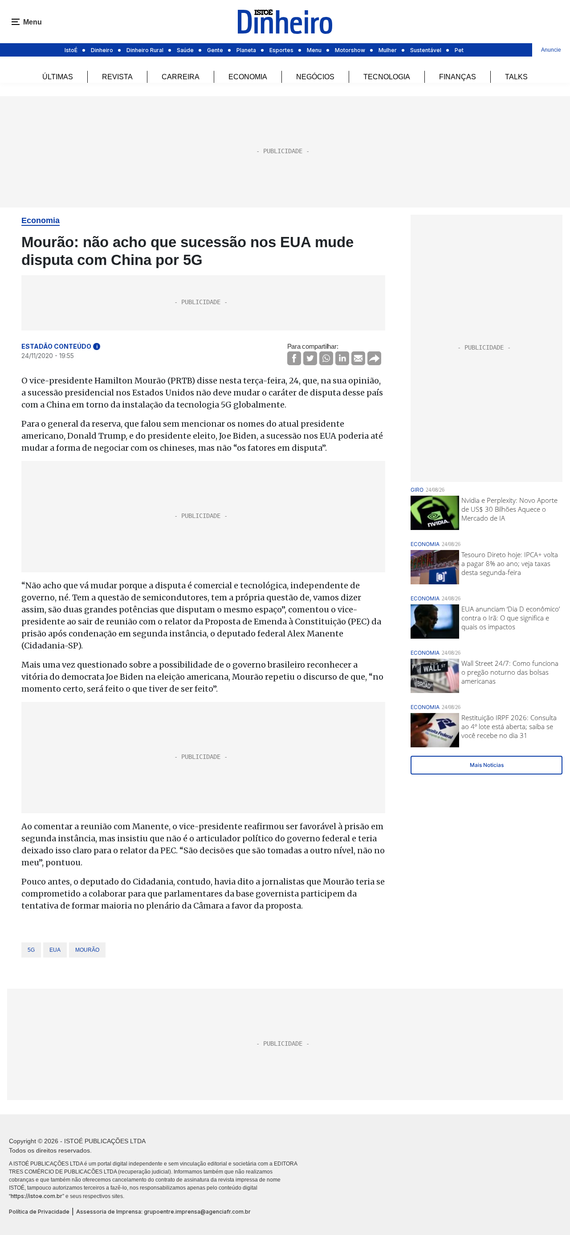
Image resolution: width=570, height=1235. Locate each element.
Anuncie (551, 50)
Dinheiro (102, 50)
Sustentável (425, 50)
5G (31, 950)
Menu (314, 50)
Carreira (181, 77)
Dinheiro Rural (144, 50)
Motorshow (350, 50)
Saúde (185, 50)
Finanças (457, 77)
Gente (215, 50)
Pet (459, 50)
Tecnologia (386, 77)
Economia (247, 77)
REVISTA (117, 77)
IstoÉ (71, 50)
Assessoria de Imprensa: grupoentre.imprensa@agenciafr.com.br (163, 1211)
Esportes (281, 50)
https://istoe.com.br (36, 1196)
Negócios (315, 77)
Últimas (57, 77)
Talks (516, 77)
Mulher (388, 50)
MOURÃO (87, 950)
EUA (55, 950)
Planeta (246, 50)
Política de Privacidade (39, 1211)
